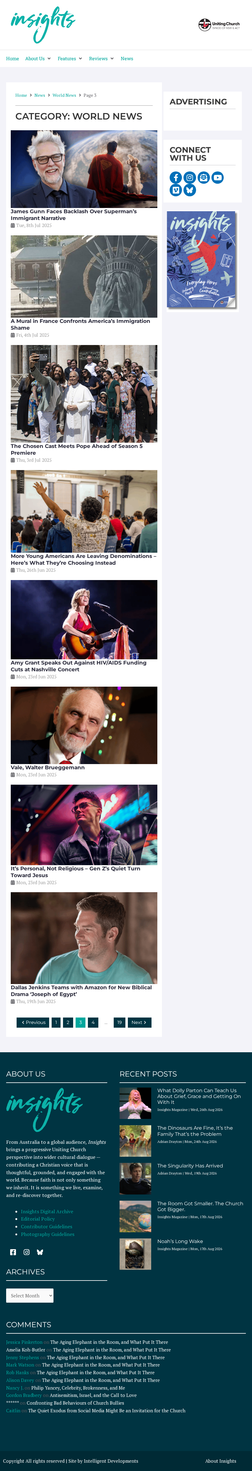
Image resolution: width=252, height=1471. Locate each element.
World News (64, 95)
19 (119, 1022)
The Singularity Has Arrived (190, 1166)
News (39, 95)
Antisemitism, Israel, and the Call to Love (93, 1395)
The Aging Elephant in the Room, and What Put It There (109, 1342)
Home (21, 95)
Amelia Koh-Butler (25, 1350)
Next (137, 1022)
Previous (35, 1022)
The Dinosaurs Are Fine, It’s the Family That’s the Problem (195, 1131)
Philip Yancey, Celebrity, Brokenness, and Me (78, 1388)
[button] (38, 58)
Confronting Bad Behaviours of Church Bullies (75, 1403)
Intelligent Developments (111, 1461)
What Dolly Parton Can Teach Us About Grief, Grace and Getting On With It (199, 1096)
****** (12, 1403)
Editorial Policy (38, 1218)
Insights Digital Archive (47, 1211)
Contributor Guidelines (46, 1226)
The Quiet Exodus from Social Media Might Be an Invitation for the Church (106, 1410)
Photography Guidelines (47, 1234)
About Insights (220, 1461)
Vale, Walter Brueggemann (48, 767)
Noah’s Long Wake (180, 1241)
